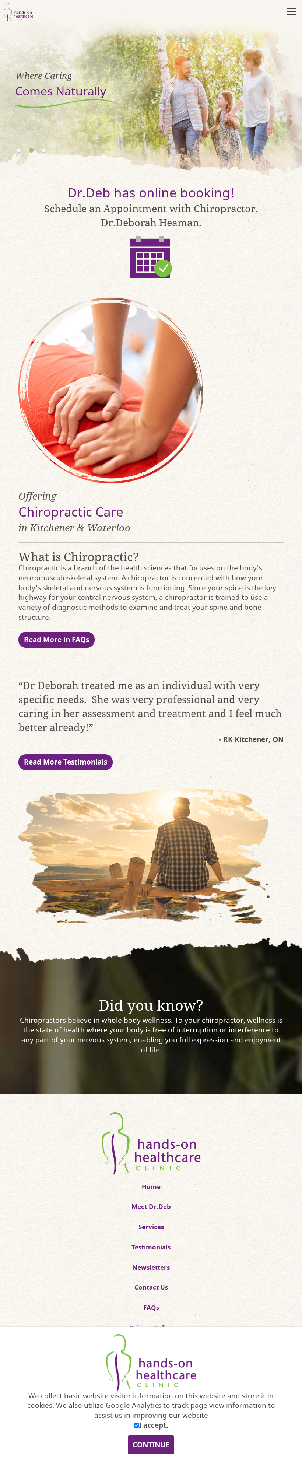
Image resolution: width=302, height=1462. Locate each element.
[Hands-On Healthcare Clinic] (151, 1143)
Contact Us (151, 1287)
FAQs (151, 1307)
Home (151, 1186)
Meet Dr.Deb (151, 1206)
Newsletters (151, 1267)
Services (151, 1226)
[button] (287, 89)
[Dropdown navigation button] (291, 11)
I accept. (153, 1425)
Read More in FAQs (56, 639)
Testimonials (151, 1246)
